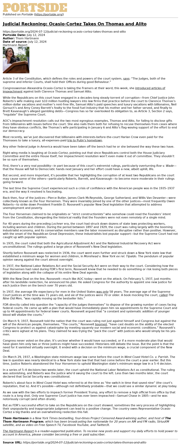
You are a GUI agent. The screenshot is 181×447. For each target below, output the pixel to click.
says (126, 78)
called (163, 295)
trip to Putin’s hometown (84, 140)
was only (102, 291)
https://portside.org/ (49, 14)
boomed (101, 324)
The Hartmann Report (18, 431)
